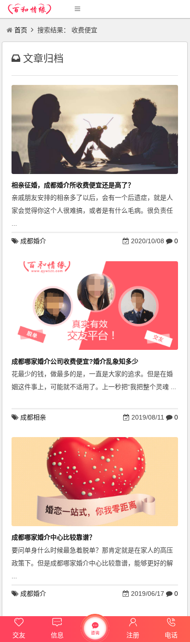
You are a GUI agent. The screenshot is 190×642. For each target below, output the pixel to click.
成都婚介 (33, 241)
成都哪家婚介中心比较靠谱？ (53, 537)
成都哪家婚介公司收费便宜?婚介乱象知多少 (75, 361)
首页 (20, 30)
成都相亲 (33, 417)
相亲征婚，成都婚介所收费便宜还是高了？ (73, 185)
